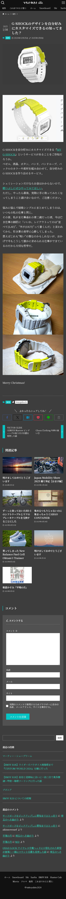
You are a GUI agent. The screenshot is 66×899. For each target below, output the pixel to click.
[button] (7, 417)
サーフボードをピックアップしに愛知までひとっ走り (30, 815)
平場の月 (7, 835)
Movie (16, 881)
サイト (9, 693)
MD (17, 841)
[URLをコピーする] (58, 417)
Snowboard (18, 877)
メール (9, 681)
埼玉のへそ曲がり (24, 835)
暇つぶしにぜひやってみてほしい (22, 188)
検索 (60, 737)
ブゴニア (7, 789)
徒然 (8, 38)
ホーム (7, 877)
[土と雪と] (33, 2)
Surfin (34, 877)
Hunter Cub (56, 877)
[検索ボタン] (2, 2)
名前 (8, 669)
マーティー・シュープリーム (17, 756)
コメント (11, 630)
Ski (27, 877)
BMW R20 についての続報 (17, 798)
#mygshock (21, 402)
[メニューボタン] (63, 2)
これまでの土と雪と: (44, 881)
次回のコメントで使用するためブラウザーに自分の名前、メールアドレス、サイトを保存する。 (34, 705)
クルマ (24, 881)
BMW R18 (43, 877)
